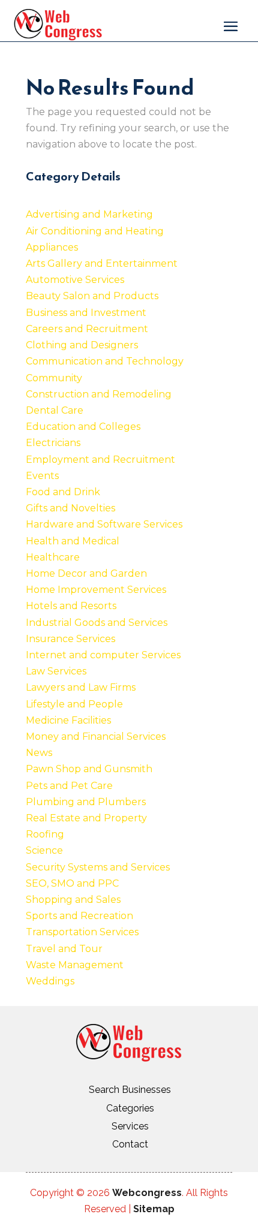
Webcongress (147, 1192)
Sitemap (154, 1209)
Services (130, 1126)
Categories (130, 1108)
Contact (130, 1144)
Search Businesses (130, 1089)
